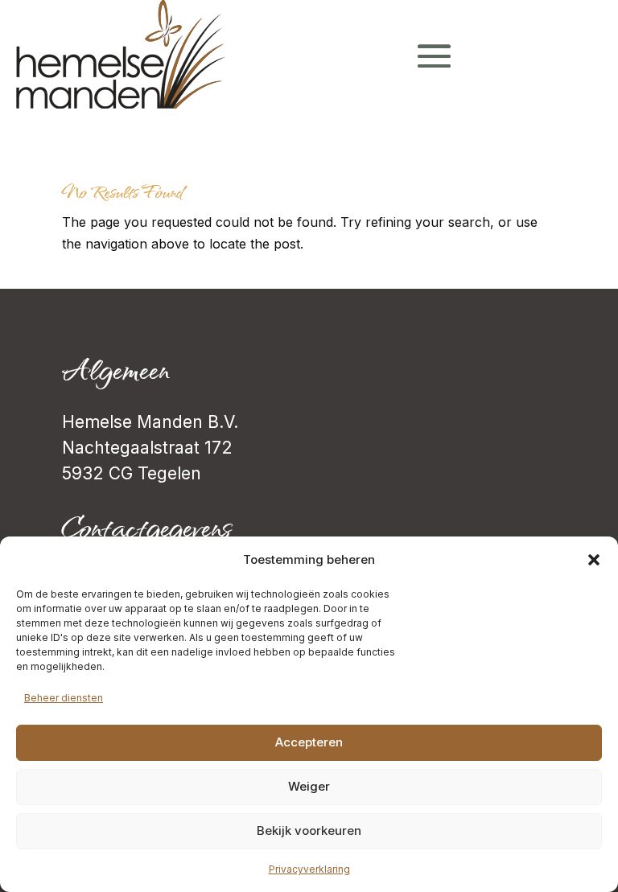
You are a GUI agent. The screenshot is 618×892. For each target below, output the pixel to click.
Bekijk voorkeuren (309, 830)
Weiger (309, 786)
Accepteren (309, 742)
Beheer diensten (63, 698)
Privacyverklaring (309, 869)
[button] (594, 560)
